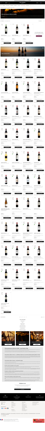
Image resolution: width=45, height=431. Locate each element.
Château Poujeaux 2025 (15, 139)
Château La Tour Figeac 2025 (15, 162)
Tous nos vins (5, 7)
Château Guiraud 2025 (3, 162)
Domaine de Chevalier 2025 (4, 139)
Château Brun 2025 (3, 69)
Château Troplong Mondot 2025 (5, 303)
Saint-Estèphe (15, 280)
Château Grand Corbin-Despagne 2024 (39, 92)
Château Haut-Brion (22, 323)
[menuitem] (1, 5)
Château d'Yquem (22, 324)
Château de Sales (6, 257)
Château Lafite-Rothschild (22, 325)
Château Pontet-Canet (40, 257)
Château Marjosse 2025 (26, 69)
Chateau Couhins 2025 (15, 185)
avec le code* (21, 0)
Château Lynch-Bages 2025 (15, 208)
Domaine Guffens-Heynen (3, 210)
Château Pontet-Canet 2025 (26, 92)
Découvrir (8, 344)
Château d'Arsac (39, 209)
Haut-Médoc (37, 233)
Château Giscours (40, 280)
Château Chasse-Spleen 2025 (37, 116)
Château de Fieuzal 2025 (26, 116)
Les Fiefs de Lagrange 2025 (37, 69)
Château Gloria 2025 (36, 139)
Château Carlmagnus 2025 (15, 69)
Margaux (37, 209)
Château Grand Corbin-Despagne (26, 234)
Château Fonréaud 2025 (15, 92)
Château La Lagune (41, 233)
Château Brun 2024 (36, 162)
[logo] (22, 3)
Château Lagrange (29, 280)
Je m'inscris (22, 389)
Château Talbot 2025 (25, 208)
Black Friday (4, 415)
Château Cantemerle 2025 (26, 185)
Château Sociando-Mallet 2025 (27, 139)
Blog (12, 406)
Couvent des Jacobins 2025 (4, 92)
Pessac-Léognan (4, 280)
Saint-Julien (26, 209)
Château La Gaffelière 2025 (4, 185)
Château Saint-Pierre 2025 (37, 185)
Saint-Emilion (26, 233)
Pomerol (4, 257)
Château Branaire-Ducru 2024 (26, 162)
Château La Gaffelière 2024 (15, 116)
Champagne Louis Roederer (22, 330)
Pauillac (15, 209)
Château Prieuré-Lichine (29, 257)
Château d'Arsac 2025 (36, 208)
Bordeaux (13, 209)
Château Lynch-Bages (18, 209)
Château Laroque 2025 (4, 116)
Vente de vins (2, 7)
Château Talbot (29, 209)
